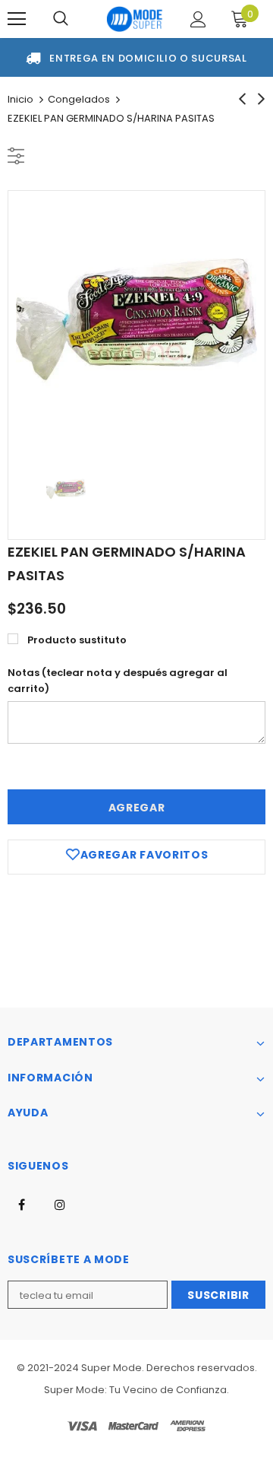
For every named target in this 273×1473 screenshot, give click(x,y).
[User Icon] (198, 19)
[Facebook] (21, 1203)
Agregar (136, 807)
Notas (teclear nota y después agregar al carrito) (118, 680)
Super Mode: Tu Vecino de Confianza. (136, 1390)
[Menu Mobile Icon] (17, 19)
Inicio (20, 99)
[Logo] (134, 19)
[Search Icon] (60, 19)
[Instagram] (60, 1203)
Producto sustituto (77, 640)
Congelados (79, 99)
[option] (136, 319)
